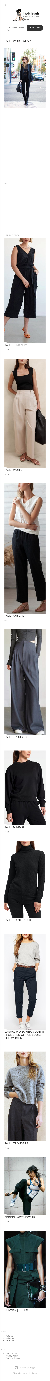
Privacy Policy (12, 1356)
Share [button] (6, 183)
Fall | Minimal (14, 827)
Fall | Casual (14, 615)
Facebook (10, 1340)
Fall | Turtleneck (17, 920)
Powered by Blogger (27, 1368)
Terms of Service (13, 1358)
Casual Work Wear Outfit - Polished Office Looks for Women (24, 1035)
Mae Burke (32, 1373)
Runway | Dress (16, 1310)
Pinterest (9, 1336)
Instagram (10, 1338)
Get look (35, 28)
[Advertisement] (25, 148)
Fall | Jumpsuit (15, 345)
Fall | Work (13, 469)
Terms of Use (11, 1353)
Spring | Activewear (19, 1217)
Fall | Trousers (16, 737)
